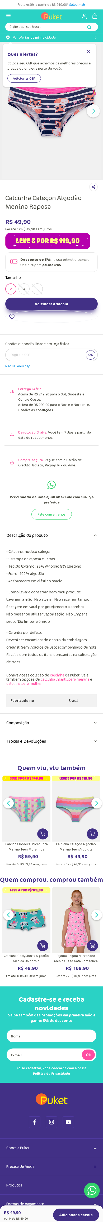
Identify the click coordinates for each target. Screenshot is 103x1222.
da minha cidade (34, 37)
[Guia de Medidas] (70, 329)
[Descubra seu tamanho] (28, 329)
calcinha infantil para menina (65, 717)
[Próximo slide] (93, 111)
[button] (10, 316)
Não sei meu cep (17, 404)
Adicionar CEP (24, 78)
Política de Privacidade (51, 1112)
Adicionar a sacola (51, 342)
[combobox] (51, 28)
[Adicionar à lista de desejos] (51, 355)
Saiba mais (77, 4)
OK (90, 393)
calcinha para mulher (23, 721)
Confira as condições (35, 448)
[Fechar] (88, 51)
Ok (88, 1093)
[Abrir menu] (8, 15)
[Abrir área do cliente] (82, 16)
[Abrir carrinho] (95, 16)
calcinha (57, 713)
